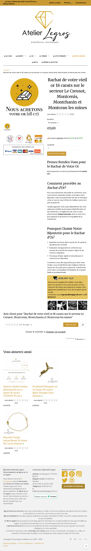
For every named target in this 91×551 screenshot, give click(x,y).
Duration (50, 119)
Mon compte (55, 3)
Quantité (50, 145)
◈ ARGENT (20, 56)
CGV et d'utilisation (25, 543)
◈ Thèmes (43, 56)
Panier (68, 3)
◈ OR (32, 56)
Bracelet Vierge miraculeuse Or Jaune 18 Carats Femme (15, 440)
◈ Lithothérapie (59, 56)
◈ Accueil (8, 56)
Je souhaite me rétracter (73, 486)
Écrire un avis (71, 325)
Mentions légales (9, 543)
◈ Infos (35, 62)
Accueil (6, 70)
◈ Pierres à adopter (50, 62)
